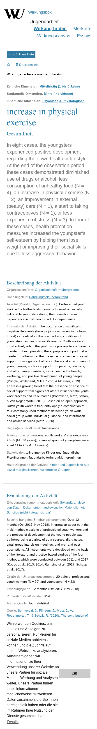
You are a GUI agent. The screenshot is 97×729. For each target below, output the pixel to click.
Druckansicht (28, 64)
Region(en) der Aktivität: (24, 428)
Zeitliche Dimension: (23, 86)
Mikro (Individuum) (58, 93)
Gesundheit (20, 133)
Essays (84, 35)
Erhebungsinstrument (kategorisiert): (33, 502)
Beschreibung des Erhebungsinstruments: (37, 519)
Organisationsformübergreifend (57, 289)
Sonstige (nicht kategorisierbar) (29, 512)
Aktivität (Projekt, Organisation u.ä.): (32, 304)
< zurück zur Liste (21, 54)
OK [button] (74, 673)
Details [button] (12, 722)
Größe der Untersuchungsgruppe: (31, 576)
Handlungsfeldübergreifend (48, 297)
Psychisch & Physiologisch (63, 101)
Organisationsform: (20, 289)
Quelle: (12, 610)
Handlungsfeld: (17, 297)
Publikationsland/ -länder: (25, 596)
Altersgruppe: (16, 435)
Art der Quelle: (17, 603)
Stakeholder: (16, 452)
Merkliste (82, 28)
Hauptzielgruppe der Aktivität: (27, 464)
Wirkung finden (50, 28)
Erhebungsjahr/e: (19, 589)
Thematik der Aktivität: (22, 326)
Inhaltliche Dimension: (24, 101)
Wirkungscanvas (53, 35)
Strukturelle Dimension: (25, 93)
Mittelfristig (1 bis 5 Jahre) (59, 86)
